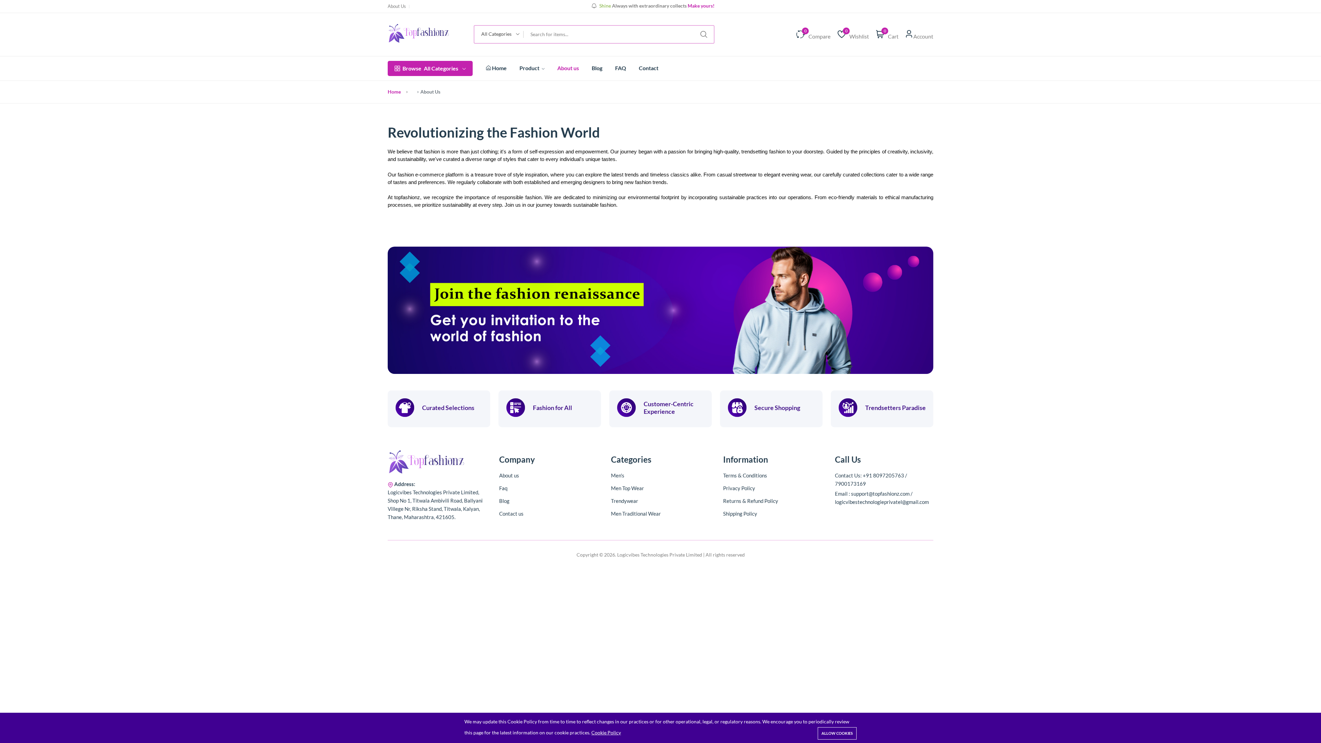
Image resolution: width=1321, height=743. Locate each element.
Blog (597, 68)
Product (529, 68)
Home (499, 68)
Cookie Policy (606, 732)
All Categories (430, 68)
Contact (648, 68)
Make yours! (701, 6)
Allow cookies (837, 733)
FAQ (620, 68)
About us (568, 68)
